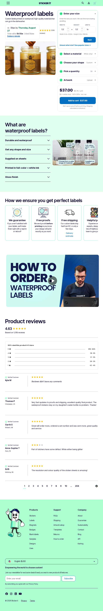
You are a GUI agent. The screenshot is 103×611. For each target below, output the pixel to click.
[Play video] (52, 280)
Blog (79, 534)
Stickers (32, 516)
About (80, 516)
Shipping (57, 520)
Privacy (24, 601)
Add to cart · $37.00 (77, 100)
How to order (59, 539)
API (79, 539)
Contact (81, 530)
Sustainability (83, 525)
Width (62, 25)
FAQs (56, 516)
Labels (31, 520)
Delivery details (13, 36)
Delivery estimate (69, 234)
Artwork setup (59, 525)
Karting (80, 544)
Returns (56, 534)
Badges (32, 530)
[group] (17, 328)
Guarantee (82, 520)
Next (90, 40)
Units (87, 25)
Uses (31, 548)
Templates (58, 530)
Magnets (32, 525)
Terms (32, 601)
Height (77, 25)
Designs (32, 544)
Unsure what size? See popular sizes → (75, 45)
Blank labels (34, 534)
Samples (32, 539)
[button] (7, 3)
